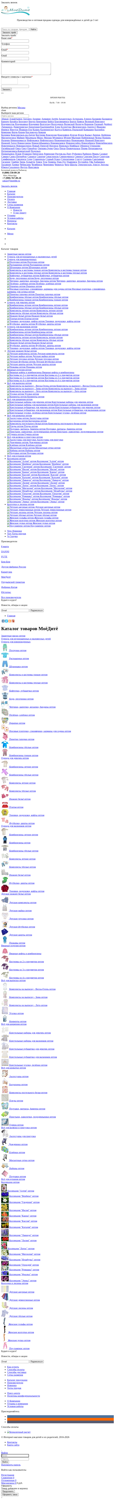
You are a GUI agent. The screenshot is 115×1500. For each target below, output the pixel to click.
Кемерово (6, 132)
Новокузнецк (24, 143)
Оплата (11, 199)
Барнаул (5, 121)
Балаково (97, 119)
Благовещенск (62, 121)
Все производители (11, 597)
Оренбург (32, 148)
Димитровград (20, 127)
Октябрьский (8, 148)
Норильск (64, 145)
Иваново (101, 127)
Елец (57, 127)
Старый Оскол (53, 159)
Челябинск (36, 164)
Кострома (40, 135)
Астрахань (77, 119)
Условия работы (15, 218)
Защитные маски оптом (19, 254)
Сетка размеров (15, 204)
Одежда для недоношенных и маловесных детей (32, 256)
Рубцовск (77, 154)
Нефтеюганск (47, 140)
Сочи (29, 159)
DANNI (5, 551)
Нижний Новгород (95, 140)
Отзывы (11, 215)
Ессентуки (66, 127)
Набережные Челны (91, 137)
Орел (24, 148)
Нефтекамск (33, 140)
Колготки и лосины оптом (20, 504)
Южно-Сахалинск (10, 167)
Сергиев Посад (91, 156)
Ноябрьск (74, 145)
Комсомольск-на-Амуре (23, 135)
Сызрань (87, 159)
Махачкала (30, 137)
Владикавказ (21, 124)
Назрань (106, 137)
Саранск (32, 156)
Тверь (22, 162)
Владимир (34, 124)
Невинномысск (18, 140)
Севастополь (52, 156)
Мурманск (57, 137)
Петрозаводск (95, 148)
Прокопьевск (8, 154)
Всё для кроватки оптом (19, 415)
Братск (73, 121)
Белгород (23, 121)
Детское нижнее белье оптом (22, 351)
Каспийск (99, 129)
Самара (5, 156)
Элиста (96, 164)
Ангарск (27, 119)
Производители (15, 196)
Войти (5, 1462)
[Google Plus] (13, 621)
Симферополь (8, 159)
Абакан (5, 119)
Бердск (32, 121)
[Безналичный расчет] (19, 1432)
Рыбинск (87, 154)
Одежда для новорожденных (22, 259)
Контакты (12, 223)
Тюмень (52, 162)
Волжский (69, 124)
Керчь (15, 132)
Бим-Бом (5, 561)
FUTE (4, 556)
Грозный (98, 124)
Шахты (73, 164)
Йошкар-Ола (25, 129)
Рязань (95, 154)
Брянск (80, 121)
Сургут (78, 159)
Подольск (36, 151)
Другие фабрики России (13, 567)
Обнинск (84, 145)
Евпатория (34, 127)
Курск (81, 135)
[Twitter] (6, 621)
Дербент (108, 124)
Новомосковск (57, 143)
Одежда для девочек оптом (21, 302)
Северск (79, 156)
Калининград (47, 129)
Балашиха (107, 119)
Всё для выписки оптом (19, 383)
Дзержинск (7, 127)
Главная (11, 191)
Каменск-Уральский (72, 129)
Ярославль (33, 167)
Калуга (58, 129)
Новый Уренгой (40, 145)
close (3, 110)
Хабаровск (99, 162)
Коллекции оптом (16, 458)
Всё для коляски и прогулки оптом (25, 437)
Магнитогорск (8, 137)
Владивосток (8, 124)
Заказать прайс (9, 32)
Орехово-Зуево (45, 148)
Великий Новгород (95, 121)
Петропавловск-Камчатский (15, 151)
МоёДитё (6, 577)
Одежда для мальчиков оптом (22, 326)
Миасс (40, 137)
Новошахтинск (24, 145)
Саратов (41, 156)
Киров (21, 132)
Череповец (48, 164)
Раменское (49, 154)
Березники (41, 121)
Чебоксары (25, 164)
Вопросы (11, 221)
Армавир (46, 119)
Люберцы (106, 135)
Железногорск (79, 127)
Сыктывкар (98, 159)
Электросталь (85, 164)
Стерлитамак (67, 159)
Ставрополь (39, 159)
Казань (36, 129)
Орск (56, 148)
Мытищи (76, 137)
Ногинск (53, 145)
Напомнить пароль (11, 1465)
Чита (66, 164)
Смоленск (21, 159)
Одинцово (95, 145)
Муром (67, 137)
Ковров (42, 132)
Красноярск (63, 135)
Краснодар (51, 135)
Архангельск (65, 119)
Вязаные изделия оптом (19, 369)
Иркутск (14, 129)
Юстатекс (6, 592)
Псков (18, 154)
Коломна (5, 135)
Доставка (12, 202)
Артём (54, 119)
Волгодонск (57, 124)
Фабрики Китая (9, 587)
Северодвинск (66, 156)
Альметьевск (15, 119)
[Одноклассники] (9, 621)
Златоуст (91, 127)
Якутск (24, 167)
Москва (21, 107)
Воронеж (89, 124)
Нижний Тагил (9, 143)
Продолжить (8, 1491)
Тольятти (30, 162)
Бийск (51, 121)
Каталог (11, 194)
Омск (18, 148)
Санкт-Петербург (18, 156)
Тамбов (15, 162)
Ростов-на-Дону (63, 154)
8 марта (5, 546)
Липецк (96, 135)
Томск (39, 162)
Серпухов (104, 156)
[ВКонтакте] (3, 621)
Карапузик (6, 572)
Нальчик (5, 140)
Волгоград (45, 124)
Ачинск (88, 119)
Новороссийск (73, 143)
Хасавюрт (6, 164)
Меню (10, 233)
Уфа (91, 162)
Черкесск (59, 164)
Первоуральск (73, 148)
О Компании (13, 207)
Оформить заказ (9, 1494)
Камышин (89, 129)
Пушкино (27, 154)
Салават (103, 154)
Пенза (62, 148)
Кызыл (88, 135)
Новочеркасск (8, 145)
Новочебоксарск (104, 143)
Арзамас (36, 119)
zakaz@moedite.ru (11, 180)
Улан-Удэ (61, 162)
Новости (17, 210)
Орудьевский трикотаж (13, 582)
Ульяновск (71, 162)
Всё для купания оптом (19, 456)
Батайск (14, 121)
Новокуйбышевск (41, 143)
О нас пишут (19, 212)
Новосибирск (88, 143)
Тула (45, 162)
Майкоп (21, 137)
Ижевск (5, 129)
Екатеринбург (47, 127)
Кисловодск (31, 132)
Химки (15, 164)
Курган (73, 135)
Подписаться (37, 610)
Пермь (84, 148)
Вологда (79, 124)
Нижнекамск (77, 140)
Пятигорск (37, 154)
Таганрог (6, 162)
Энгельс (104, 164)
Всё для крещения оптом (19, 399)
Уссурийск (83, 162)
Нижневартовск (62, 140)
